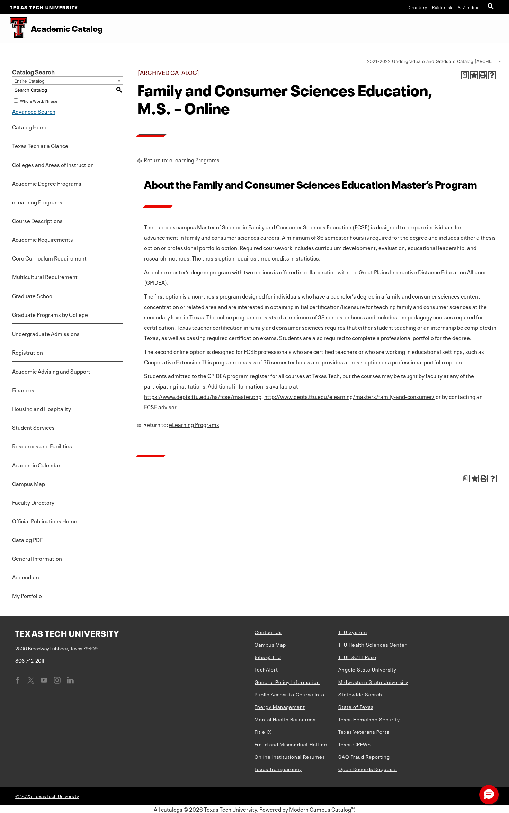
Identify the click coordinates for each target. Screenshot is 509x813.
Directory (417, 7)
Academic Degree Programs (46, 183)
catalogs (171, 809)
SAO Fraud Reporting (364, 756)
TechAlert (266, 669)
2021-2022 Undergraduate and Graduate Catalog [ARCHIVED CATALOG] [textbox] (435, 61)
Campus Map (28, 483)
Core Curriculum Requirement (49, 258)
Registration (27, 352)
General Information (37, 558)
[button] (489, 794)
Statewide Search (360, 694)
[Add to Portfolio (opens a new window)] (474, 75)
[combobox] (434, 61)
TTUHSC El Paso (357, 656)
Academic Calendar (36, 464)
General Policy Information (287, 681)
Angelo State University (367, 669)
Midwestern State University (373, 681)
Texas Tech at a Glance (40, 145)
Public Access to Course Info (289, 694)
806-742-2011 (29, 660)
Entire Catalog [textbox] (29, 81)
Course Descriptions (37, 220)
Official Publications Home (44, 521)
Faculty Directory (33, 502)
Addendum (25, 577)
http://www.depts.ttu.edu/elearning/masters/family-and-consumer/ (349, 396)
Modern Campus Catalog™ (321, 809)
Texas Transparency (278, 768)
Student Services (33, 427)
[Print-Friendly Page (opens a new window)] (483, 75)
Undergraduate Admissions (46, 333)
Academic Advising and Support (51, 371)
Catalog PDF (27, 539)
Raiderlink (442, 7)
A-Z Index (468, 7)
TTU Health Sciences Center (372, 644)
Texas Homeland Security (369, 718)
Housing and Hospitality (41, 408)
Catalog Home (30, 126)
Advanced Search (33, 111)
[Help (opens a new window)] (492, 75)
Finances (23, 389)
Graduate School (33, 295)
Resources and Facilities (42, 445)
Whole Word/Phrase (38, 101)
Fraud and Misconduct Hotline (290, 743)
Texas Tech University (44, 6)
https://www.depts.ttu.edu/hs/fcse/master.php (202, 396)
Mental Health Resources (284, 718)
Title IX (262, 731)
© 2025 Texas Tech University (47, 795)
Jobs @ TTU (267, 656)
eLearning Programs (37, 202)
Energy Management (279, 706)
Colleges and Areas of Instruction (53, 164)
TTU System (352, 631)
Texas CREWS (354, 743)
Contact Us (268, 631)
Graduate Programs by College (50, 314)
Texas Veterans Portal (364, 731)
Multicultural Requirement (45, 276)
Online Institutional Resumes (289, 756)
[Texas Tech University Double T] (13, 28)
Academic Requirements (42, 239)
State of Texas (355, 706)
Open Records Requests (367, 768)
